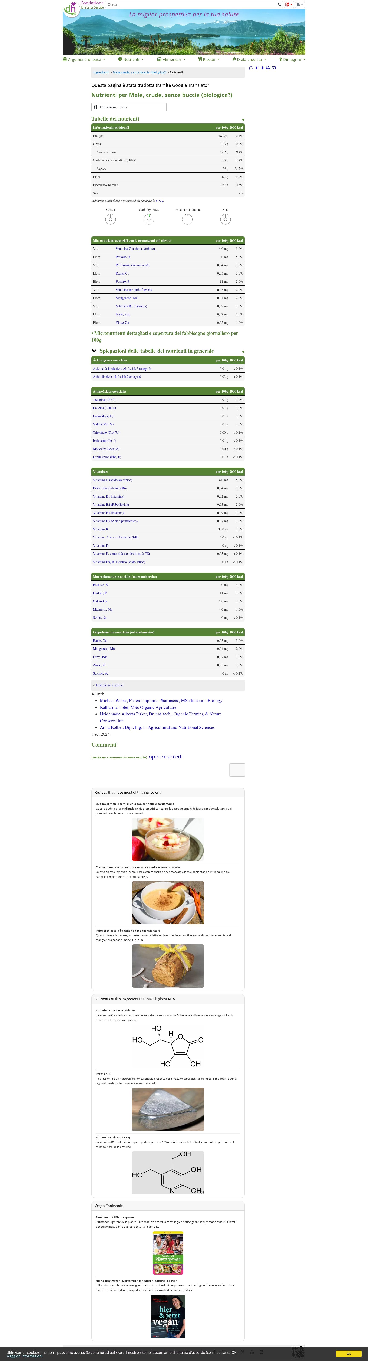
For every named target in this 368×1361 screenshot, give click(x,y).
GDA (159, 200)
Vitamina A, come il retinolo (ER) (115, 537)
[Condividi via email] (274, 68)
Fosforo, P (122, 281)
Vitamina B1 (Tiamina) (131, 306)
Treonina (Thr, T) (104, 399)
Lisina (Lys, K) (103, 416)
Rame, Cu (122, 273)
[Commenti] (251, 68)
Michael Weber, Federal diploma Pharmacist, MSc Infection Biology (161, 700)
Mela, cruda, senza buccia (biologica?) (139, 72)
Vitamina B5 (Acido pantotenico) (115, 520)
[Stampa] (268, 68)
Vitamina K (101, 529)
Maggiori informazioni (24, 1356)
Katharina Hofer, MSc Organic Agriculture (138, 707)
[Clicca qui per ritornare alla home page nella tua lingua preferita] (72, 16)
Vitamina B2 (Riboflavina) (134, 289)
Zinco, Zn (122, 322)
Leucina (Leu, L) (104, 407)
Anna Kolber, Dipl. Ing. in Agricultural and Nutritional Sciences (157, 727)
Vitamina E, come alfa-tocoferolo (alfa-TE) (121, 553)
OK (349, 1353)
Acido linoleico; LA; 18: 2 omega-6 (117, 376)
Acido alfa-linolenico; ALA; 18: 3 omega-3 (122, 368)
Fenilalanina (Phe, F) (107, 457)
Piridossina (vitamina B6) (133, 265)
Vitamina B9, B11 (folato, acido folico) (119, 562)
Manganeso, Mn (127, 297)
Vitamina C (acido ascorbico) (135, 248)
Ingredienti (101, 72)
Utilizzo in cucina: (109, 685)
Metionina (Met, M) (106, 448)
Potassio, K (123, 257)
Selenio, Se (100, 673)
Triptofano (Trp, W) (106, 432)
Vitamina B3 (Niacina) (108, 512)
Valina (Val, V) (103, 424)
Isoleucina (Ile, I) (104, 440)
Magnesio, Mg (102, 609)
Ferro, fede (123, 314)
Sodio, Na (99, 617)
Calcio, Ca (100, 601)
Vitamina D (101, 545)
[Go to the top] (243, 120)
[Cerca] (279, 4)
